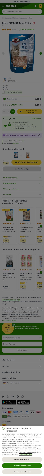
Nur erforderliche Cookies (22, 472)
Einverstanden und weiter (22, 466)
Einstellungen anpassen (22, 459)
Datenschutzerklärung (25, 454)
